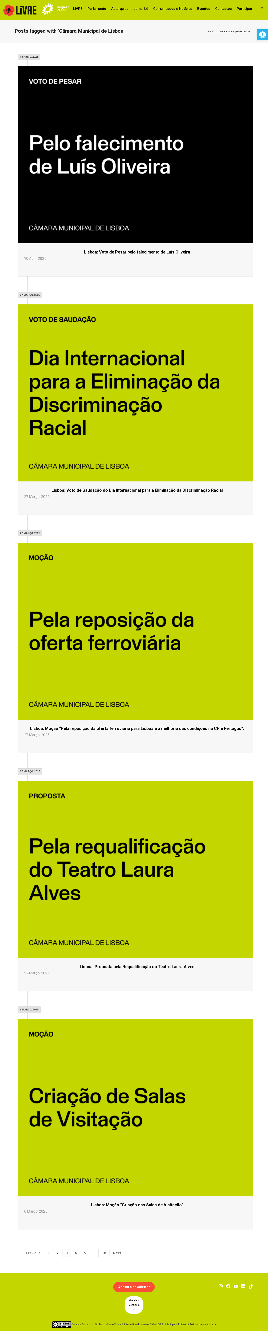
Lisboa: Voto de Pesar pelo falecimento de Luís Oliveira (137, 252)
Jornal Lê (140, 8)
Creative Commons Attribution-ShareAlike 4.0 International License (110, 1324)
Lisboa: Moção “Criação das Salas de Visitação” (137, 1204)
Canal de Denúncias (134, 1305)
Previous (33, 1253)
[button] (262, 34)
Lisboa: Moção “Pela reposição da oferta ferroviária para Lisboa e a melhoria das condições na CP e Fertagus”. (137, 728)
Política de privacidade (203, 1324)
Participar (244, 8)
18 (104, 1253)
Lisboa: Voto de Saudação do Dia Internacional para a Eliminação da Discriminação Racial (137, 490)
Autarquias (119, 8)
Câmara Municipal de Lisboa (234, 31)
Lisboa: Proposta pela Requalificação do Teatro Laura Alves (137, 966)
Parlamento (97, 8)
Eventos (203, 8)
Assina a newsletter (134, 1287)
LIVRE (77, 8)
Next (117, 1253)
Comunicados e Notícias (172, 8)
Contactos (223, 8)
